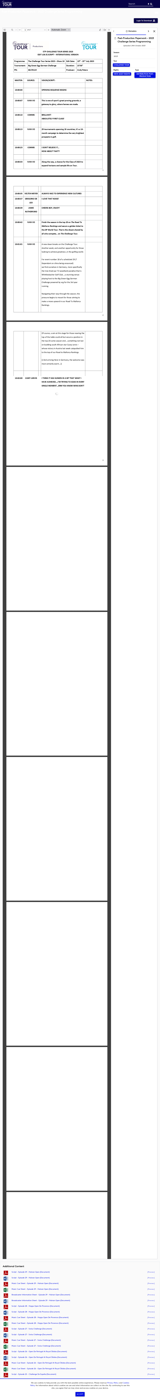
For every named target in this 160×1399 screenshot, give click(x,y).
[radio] (100, 30)
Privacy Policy (113, 1383)
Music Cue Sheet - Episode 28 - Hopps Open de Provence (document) (40, 1317)
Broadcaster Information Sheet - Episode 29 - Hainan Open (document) (41, 1295)
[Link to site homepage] (7, 6)
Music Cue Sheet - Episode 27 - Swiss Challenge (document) (36, 1340)
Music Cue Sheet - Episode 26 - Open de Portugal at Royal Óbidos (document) (44, 1363)
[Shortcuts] (156, 13)
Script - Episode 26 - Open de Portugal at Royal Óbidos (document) (39, 1351)
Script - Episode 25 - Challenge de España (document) (34, 1374)
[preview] (151, 1272)
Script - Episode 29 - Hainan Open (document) (31, 1272)
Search (151, 4)
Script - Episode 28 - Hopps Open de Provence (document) (36, 1306)
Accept (80, 1394)
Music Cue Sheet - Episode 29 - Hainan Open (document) (35, 1283)
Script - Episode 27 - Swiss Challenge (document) (32, 1329)
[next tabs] (148, 31)
